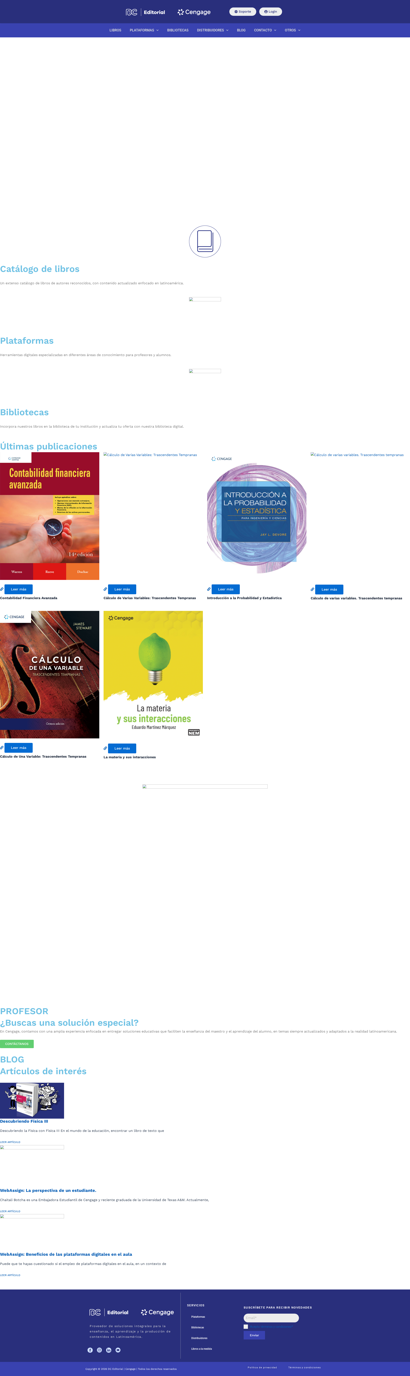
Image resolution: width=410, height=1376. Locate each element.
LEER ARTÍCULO (10, 1142)
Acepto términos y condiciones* (271, 1326)
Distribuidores (199, 1338)
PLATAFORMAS (142, 30)
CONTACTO (263, 30)
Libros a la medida (201, 1348)
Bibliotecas (197, 1327)
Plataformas (198, 1316)
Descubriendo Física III (24, 1121)
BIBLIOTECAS (178, 30)
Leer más (18, 589)
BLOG (241, 30)
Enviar (254, 1335)
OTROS (290, 30)
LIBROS (115, 30)
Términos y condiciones (304, 1367)
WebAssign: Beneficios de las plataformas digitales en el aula (66, 1254)
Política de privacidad (262, 1367)
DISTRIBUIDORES (210, 30)
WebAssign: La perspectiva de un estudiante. (48, 1190)
